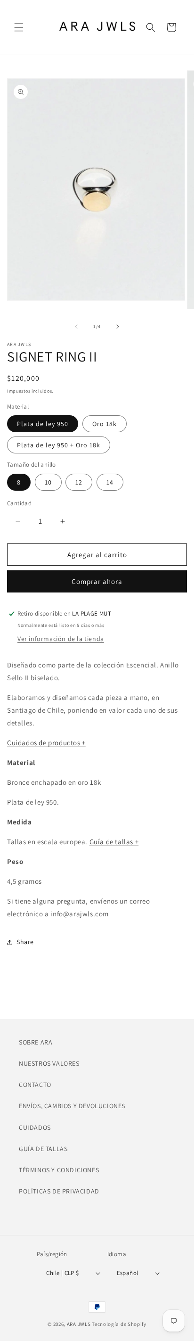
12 (78, 482)
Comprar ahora (97, 581)
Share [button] (25, 942)
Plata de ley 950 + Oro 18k (58, 445)
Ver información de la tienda (60, 638)
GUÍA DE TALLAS (43, 1148)
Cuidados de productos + (46, 742)
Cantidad (19, 503)
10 (48, 482)
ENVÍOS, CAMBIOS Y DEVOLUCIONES (72, 1106)
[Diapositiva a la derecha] (117, 326)
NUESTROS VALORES (49, 1063)
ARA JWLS (79, 1324)
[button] (18, 27)
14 (109, 482)
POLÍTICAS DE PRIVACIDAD (59, 1191)
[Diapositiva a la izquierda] (76, 326)
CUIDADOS (35, 1127)
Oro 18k (104, 424)
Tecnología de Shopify (119, 1324)
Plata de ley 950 (42, 424)
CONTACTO (35, 1084)
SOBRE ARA (35, 1042)
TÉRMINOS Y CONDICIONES (59, 1170)
